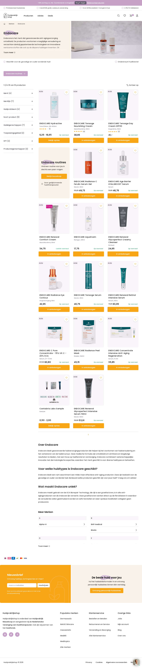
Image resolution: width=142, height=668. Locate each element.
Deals (50, 15)
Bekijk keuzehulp (54, 176)
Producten (28, 15)
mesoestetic (65, 630)
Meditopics (65, 641)
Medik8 (63, 635)
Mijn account (123, 624)
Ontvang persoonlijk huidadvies (106, 590)
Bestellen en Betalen (98, 618)
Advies (40, 15)
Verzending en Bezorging (100, 630)
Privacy (89, 662)
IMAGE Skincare (67, 624)
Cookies (99, 662)
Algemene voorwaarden (116, 662)
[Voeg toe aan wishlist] (66, 92)
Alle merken (65, 647)
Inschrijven (43, 585)
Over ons (122, 635)
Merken (11, 24)
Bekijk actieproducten (95, 3)
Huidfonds (10, 628)
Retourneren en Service (99, 624)
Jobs (120, 618)
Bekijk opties (54, 140)
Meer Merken (45, 512)
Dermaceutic (66, 618)
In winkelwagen (88, 140)
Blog (119, 630)
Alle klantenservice (97, 635)
